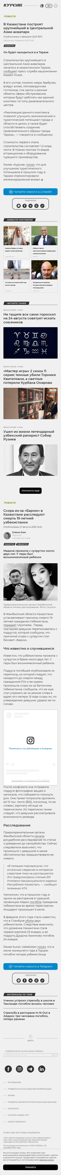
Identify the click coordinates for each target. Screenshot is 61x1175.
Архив (11, 1095)
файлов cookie (46, 1160)
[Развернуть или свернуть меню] (56, 6)
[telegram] (30, 1069)
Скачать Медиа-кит (18, 1115)
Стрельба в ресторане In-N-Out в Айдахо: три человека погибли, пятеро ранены (26, 1016)
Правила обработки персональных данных (32, 1102)
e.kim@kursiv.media (21, 538)
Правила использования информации (30, 1089)
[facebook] (8, 1069)
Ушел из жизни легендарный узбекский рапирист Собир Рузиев (28, 435)
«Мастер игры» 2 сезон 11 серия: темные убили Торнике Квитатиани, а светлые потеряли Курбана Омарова (29, 377)
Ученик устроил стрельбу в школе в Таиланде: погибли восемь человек (29, 1002)
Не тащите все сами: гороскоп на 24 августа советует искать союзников (29, 318)
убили (29, 920)
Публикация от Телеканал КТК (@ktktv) (30, 780)
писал (30, 164)
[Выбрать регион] (42, 6)
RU (48, 6)
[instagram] (19, 1069)
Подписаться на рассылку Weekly (24, 1051)
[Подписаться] (55, 1055)
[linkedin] (41, 1069)
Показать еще (31, 490)
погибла (35, 902)
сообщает (10, 71)
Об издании (14, 1082)
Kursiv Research (17, 1122)
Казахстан (9, 46)
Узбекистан (22, 544)
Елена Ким (19, 532)
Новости (10, 16)
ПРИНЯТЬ (30, 1167)
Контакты (13, 1109)
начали (39, 836)
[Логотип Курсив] (12, 5)
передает (10, 625)
